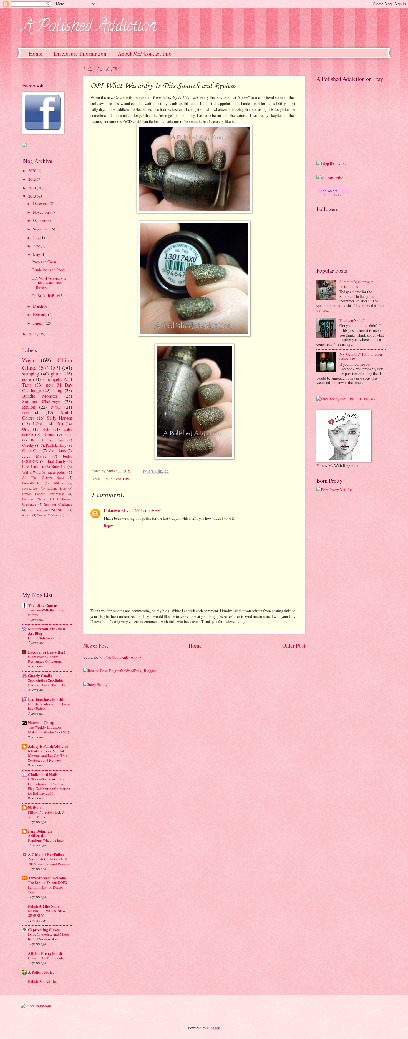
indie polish (57, 472)
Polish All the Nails (43, 906)
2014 (32, 187)
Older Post (293, 645)
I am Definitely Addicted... (40, 834)
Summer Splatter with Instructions (356, 284)
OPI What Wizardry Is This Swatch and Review (49, 282)
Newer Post (95, 645)
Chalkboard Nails (42, 774)
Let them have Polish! (46, 699)
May (37, 254)
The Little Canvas (42, 605)
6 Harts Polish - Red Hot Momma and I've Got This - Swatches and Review (48, 755)
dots (46, 429)
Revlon (28, 407)
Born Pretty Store (47, 440)
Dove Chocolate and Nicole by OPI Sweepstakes (49, 937)
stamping (30, 374)
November (41, 212)
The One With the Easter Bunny (46, 612)
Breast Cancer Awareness (43, 493)
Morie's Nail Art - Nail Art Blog (46, 631)
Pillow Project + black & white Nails (46, 814)
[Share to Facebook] (161, 471)
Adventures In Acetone (47, 878)
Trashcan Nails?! (352, 320)
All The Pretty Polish (45, 953)
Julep (57, 390)
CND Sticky (58, 510)
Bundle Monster (39, 396)
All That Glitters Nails (43, 477)
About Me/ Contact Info (145, 53)
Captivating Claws (43, 930)
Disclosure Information (80, 53)
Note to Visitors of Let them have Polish (49, 706)
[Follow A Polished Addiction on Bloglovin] (332, 194)
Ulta (59, 423)
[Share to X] (156, 471)
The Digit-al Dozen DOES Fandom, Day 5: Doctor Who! (47, 887)
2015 (32, 179)
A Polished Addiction (89, 27)
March (38, 306)
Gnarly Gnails (40, 676)
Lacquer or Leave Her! (46, 652)
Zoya (28, 360)
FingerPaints (30, 483)
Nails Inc (58, 466)
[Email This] (145, 471)
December (41, 203)
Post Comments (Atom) (122, 657)
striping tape (56, 488)
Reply (108, 525)
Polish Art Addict (42, 981)
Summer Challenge (41, 401)
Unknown (112, 510)
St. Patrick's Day (54, 445)
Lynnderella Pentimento (46, 957)
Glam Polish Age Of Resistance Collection (44, 659)
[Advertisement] (50, 553)
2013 (32, 196)
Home (35, 53)
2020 (32, 170)
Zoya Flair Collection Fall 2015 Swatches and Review (48, 861)
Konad (26, 515)
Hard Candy (56, 461)
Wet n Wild (31, 472)
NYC (56, 407)
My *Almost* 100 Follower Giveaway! (360, 357)
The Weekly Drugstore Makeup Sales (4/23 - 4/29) (48, 729)
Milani (58, 483)
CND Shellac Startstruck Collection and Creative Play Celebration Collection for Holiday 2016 (49, 786)
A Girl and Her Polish (46, 854)
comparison (30, 488)
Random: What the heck (46, 840)
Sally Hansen (59, 418)
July (36, 237)
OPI (126, 478)
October (39, 220)
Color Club (31, 450)
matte (68, 434)
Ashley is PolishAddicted (48, 746)
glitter (56, 374)
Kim (110, 470)
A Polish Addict (41, 972)
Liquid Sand (111, 478)
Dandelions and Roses (48, 269)
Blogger (213, 1027)
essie (26, 379)
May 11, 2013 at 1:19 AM (141, 510)
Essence (49, 434)
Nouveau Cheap (41, 723)
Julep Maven (34, 456)
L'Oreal (38, 423)
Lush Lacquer (33, 466)
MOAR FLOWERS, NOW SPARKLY (47, 913)
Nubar (55, 515)
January (39, 323)
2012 (32, 334)
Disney (41, 515)
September (42, 229)
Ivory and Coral (44, 261)
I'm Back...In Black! (47, 295)
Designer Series (34, 499)
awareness (35, 510)
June (37, 246)
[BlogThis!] (150, 471)
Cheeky (28, 445)
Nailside (34, 807)
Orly (25, 429)
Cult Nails (57, 450)
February (40, 314)
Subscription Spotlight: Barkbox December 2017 (47, 682)
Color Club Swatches (44, 637)
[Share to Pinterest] (166, 471)
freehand (30, 412)
